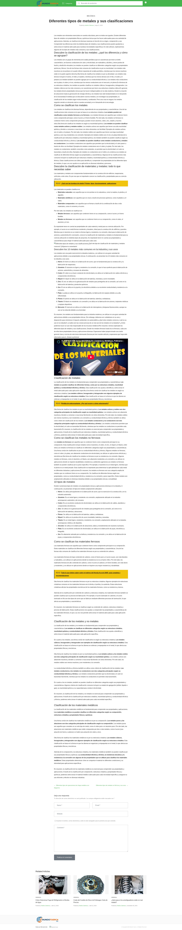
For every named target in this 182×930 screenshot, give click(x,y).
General (38, 897)
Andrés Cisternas (89, 25)
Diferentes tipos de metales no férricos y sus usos (111, 785)
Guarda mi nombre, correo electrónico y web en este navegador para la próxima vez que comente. (86, 821)
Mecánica (91, 16)
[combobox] (109, 3)
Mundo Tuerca (133, 927)
